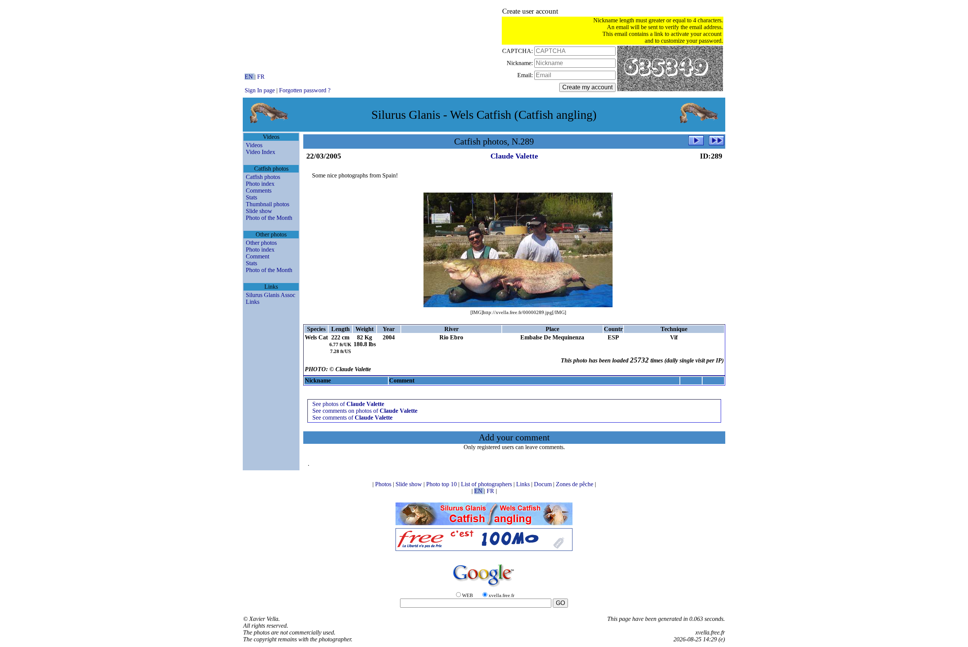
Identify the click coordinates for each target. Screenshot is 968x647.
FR (261, 76)
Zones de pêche (575, 484)
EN (249, 76)
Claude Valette (514, 156)
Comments (258, 190)
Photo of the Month (269, 218)
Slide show (259, 211)
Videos (254, 145)
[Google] (484, 587)
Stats (251, 197)
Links (252, 302)
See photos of (348, 404)
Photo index (260, 183)
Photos (384, 484)
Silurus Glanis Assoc (270, 295)
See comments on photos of (364, 410)
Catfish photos (263, 177)
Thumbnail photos (267, 204)
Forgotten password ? (304, 90)
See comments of (352, 417)
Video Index (260, 152)
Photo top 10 (442, 484)
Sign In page (260, 90)
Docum (543, 484)
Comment (257, 256)
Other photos (261, 243)
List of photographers (487, 484)
